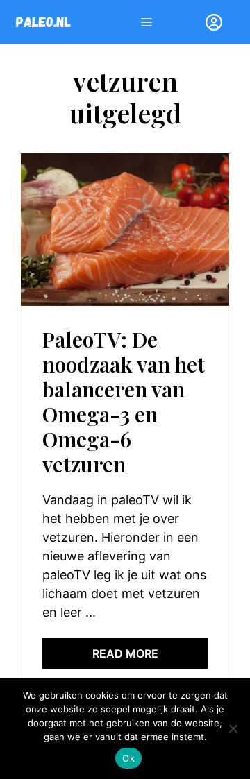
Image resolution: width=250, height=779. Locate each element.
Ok (128, 758)
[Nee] (233, 728)
